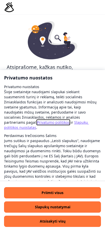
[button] (52, 192)
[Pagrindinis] (9, 7)
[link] (53, 122)
